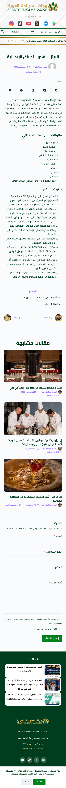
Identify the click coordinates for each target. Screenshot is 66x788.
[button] (32, 32)
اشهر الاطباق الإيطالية (48, 297)
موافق (39, 781)
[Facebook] (56, 90)
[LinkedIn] (33, 90)
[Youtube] (22, 760)
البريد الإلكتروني (53, 552)
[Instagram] (43, 760)
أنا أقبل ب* (46, 629)
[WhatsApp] (21, 90)
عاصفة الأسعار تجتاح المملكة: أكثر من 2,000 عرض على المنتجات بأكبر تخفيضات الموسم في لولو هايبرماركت (24, 684)
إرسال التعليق (52, 638)
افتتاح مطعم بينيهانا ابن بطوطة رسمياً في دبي (36, 387)
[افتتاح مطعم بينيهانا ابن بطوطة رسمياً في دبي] (33, 366)
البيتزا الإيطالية (52, 304)
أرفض (26, 781)
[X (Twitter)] (44, 90)
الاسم (58, 536)
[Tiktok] (29, 760)
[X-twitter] (36, 760)
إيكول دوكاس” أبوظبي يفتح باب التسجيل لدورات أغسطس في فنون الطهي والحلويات (35, 442)
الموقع (58, 567)
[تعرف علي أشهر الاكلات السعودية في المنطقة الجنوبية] (33, 475)
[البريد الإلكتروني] (10, 90)
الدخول (57, 32)
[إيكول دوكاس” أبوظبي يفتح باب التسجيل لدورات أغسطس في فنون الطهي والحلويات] (33, 418)
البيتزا (27, 297)
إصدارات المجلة (46, 32)
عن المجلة (44, 731)
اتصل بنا (36, 731)
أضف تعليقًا (55, 583)
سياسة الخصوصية (43, 629)
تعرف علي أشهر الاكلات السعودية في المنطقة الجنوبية (36, 498)
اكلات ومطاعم (31, 72)
